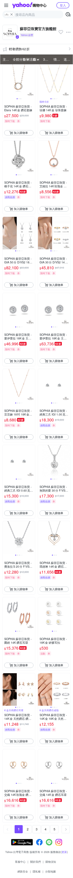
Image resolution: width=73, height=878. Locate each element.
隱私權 (37, 871)
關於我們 (35, 862)
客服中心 (20, 862)
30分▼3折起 (47, 59)
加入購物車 (21, 133)
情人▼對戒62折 (57, 59)
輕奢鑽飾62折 (19, 49)
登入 (63, 5)
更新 (64, 852)
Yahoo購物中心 (29, 5)
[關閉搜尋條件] (11, 14)
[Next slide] (32, 81)
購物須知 (50, 862)
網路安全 (22, 871)
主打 (6, 59)
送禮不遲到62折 (67, 59)
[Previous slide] (5, 81)
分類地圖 (50, 871)
